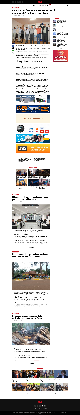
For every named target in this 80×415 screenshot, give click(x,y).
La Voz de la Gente (33, 5)
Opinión (48, 5)
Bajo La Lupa (39, 5)
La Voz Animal (44, 5)
